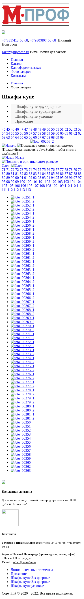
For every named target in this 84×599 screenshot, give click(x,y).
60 (57, 133)
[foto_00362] (21, 466)
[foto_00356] (21, 446)
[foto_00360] (21, 462)
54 (3, 133)
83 (30, 173)
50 (48, 129)
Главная (17, 59)
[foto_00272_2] (22, 346)
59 (48, 133)
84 (39, 173)
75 (39, 169)
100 (22, 182)
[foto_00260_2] (22, 249)
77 (57, 169)
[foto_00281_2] (22, 418)
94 (48, 177)
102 (47, 182)
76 (48, 169)
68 (48, 137)
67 (39, 137)
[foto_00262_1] (22, 261)
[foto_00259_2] (22, 241)
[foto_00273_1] (22, 350)
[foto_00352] (21, 430)
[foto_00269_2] (22, 322)
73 (21, 169)
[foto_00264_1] (22, 278)
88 (75, 173)
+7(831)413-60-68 (15, 40)
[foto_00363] (21, 470)
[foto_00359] (21, 458)
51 (57, 129)
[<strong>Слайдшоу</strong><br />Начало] (9, 145)
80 (3, 173)
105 (4, 186)
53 (75, 129)
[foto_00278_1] (22, 390)
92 (30, 177)
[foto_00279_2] (22, 402)
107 (29, 186)
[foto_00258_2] (22, 233)
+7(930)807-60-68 (43, 40)
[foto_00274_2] (22, 362)
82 (21, 173)
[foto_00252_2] (22, 209)
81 (12, 173)
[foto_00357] (21, 450)
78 (66, 169)
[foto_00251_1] (22, 197)
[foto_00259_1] (22, 237)
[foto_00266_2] (42, 141)
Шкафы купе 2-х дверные (30, 578)
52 (66, 129)
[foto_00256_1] (22, 221)
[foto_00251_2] (22, 201)
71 (3, 169)
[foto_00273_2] (22, 354)
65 (21, 137)
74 (30, 169)
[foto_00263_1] (22, 269)
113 (22, 190)
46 (12, 129)
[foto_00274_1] (22, 358)
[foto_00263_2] (22, 273)
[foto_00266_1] (22, 294)
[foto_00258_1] (22, 229)
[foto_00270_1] (22, 326)
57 (30, 133)
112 (10, 190)
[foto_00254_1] (22, 213)
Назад (19, 157)
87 (66, 173)
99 (12, 182)
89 (3, 177)
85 (48, 173)
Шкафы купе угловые (27, 586)
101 (35, 182)
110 (67, 186)
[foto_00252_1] (22, 205)
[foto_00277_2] (22, 386)
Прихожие (24, 121)
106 (17, 186)
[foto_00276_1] (22, 374)
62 (75, 133)
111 (79, 186)
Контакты (18, 75)
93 (39, 177)
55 (12, 133)
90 (12, 177)
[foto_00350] (21, 422)
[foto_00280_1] (22, 406)
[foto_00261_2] (22, 257)
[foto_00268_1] (22, 310)
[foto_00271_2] (22, 338)
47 (21, 129)
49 (39, 129)
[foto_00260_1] (22, 245)
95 (57, 177)
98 (3, 182)
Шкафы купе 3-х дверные (30, 582)
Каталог (17, 63)
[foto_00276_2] (22, 378)
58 (39, 133)
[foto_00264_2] (22, 282)
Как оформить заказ (26, 67)
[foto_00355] (21, 442)
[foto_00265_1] (22, 286)
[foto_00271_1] (22, 334)
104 (72, 182)
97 (75, 177)
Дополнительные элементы (32, 570)
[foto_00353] (21, 434)
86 (57, 173)
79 (75, 169)
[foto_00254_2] (22, 217)
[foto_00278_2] (22, 394)
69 (57, 137)
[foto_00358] (21, 454)
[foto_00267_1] (22, 302)
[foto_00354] (21, 438)
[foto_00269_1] (22, 318)
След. (6, 165)
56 (21, 133)
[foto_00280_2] (22, 410)
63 (3, 137)
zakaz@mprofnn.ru (15, 52)
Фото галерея (21, 71)
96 (66, 177)
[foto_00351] (21, 426)
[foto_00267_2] (22, 306)
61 (66, 133)
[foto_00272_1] (22, 342)
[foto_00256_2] (22, 225)
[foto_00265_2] (22, 290)
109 (54, 186)
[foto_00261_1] (22, 253)
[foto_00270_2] (22, 330)
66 (30, 137)
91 (21, 177)
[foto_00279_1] (22, 398)
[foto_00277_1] (22, 382)
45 (3, 129)
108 (42, 186)
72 (12, 169)
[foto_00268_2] (22, 314)
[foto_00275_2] (22, 370)
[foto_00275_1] (22, 366)
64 (12, 137)
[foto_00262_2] (22, 265)
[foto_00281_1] (22, 414)
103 (60, 182)
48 (30, 129)
